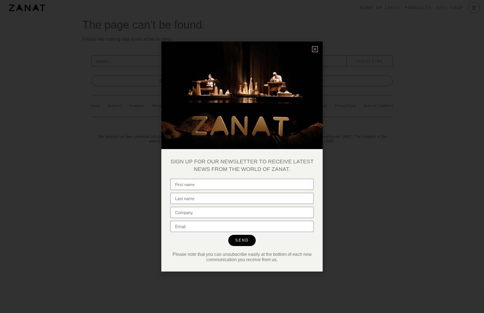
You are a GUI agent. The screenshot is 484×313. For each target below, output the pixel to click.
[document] (242, 156)
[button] (315, 49)
